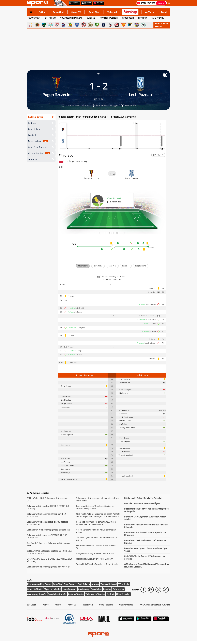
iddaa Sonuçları (123, 594)
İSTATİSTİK (142, 18)
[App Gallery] (161, 620)
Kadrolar (32, 123)
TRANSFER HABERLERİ (109, 18)
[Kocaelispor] (43, 24)
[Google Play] (144, 620)
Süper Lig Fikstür (34, 589)
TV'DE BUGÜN (128, 18)
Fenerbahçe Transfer (57, 594)
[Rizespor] (50, 24)
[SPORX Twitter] (158, 589)
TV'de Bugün (124, 584)
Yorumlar (32, 159)
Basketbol (58, 12)
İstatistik (32, 135)
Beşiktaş (107, 589)
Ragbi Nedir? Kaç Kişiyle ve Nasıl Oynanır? (94, 559)
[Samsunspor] (57, 24)
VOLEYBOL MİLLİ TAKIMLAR (71, 18)
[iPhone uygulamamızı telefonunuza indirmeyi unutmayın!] (85, 4)
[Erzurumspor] (130, 24)
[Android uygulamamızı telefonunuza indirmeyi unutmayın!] (73, 4)
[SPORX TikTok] (166, 589)
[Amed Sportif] (96, 24)
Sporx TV (76, 12)
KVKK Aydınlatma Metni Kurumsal (155, 605)
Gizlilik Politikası (126, 605)
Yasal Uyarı (88, 605)
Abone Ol (161, 3)
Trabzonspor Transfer (95, 594)
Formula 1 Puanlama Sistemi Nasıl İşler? (142, 503)
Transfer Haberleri (109, 584)
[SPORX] (98, 634)
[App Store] (126, 620)
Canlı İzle (111, 594)
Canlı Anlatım (34, 129)
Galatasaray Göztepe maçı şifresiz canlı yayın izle (48, 567)
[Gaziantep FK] (83, 24)
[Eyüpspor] (136, 24)
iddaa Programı (69, 589)
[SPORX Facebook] (143, 589)
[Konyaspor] (143, 24)
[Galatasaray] (30, 24)
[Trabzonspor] (63, 24)
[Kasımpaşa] (77, 24)
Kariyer (58, 605)
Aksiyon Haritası (38, 153)
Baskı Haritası (37, 141)
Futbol (42, 12)
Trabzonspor (118, 589)
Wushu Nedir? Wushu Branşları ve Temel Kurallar (97, 564)
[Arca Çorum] (116, 24)
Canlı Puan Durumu (37, 147)
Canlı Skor (94, 12)
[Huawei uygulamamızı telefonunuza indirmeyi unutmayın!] (97, 4)
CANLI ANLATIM (157, 18)
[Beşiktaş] (110, 24)
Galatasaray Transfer (36, 594)
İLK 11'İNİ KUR (50, 18)
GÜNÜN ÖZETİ (34, 18)
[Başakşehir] (103, 24)
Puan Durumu (162, 23)
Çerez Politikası (106, 605)
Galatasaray (83, 589)
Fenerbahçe (96, 589)
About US (72, 605)
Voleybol (112, 12)
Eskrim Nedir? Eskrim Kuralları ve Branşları (143, 498)
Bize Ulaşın (31, 605)
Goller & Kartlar (35, 117)
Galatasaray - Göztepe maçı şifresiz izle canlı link (48, 530)
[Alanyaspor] (70, 24)
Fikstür (158, 26)
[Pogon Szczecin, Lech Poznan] (63, 136)
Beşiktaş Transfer (76, 594)
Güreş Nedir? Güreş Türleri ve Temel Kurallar (95, 553)
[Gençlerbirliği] (37, 24)
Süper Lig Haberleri (52, 589)
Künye (45, 605)
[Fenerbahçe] (90, 24)
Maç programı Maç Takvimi (39, 584)
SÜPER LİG (91, 18)
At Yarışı (149, 12)
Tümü (164, 12)
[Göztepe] (123, 24)
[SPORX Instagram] (151, 589)
